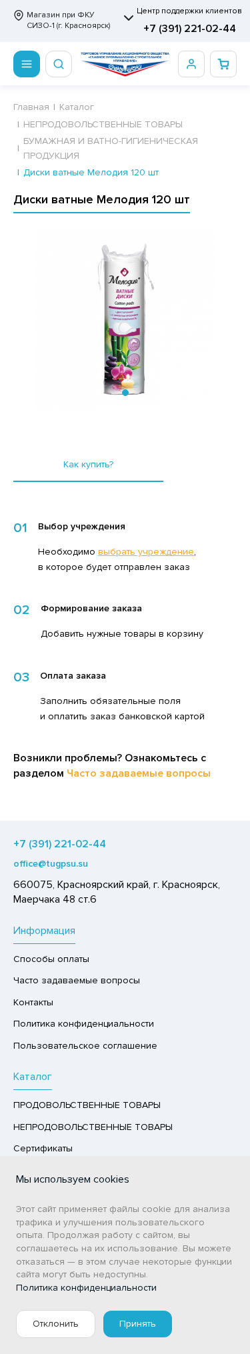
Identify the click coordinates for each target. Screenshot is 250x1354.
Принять (137, 1323)
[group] (125, 319)
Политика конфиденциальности (83, 1023)
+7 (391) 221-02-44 (189, 28)
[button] (125, 392)
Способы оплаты (51, 959)
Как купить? (88, 464)
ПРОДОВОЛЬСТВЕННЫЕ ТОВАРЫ (87, 1105)
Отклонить (56, 1323)
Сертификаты (43, 1148)
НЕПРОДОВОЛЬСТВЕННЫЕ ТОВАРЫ (93, 1127)
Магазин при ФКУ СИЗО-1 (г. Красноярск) (68, 20)
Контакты (33, 1002)
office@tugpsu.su (50, 863)
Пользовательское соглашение (85, 1045)
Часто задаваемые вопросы (139, 773)
